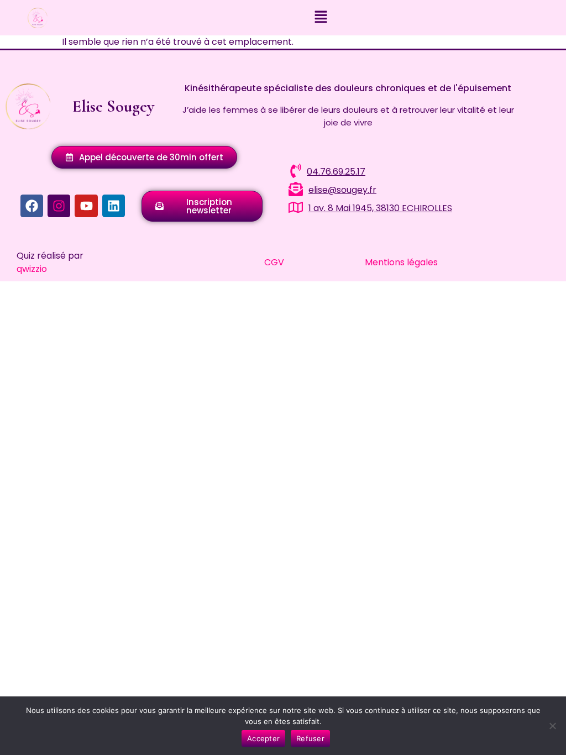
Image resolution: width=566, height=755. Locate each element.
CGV (274, 262)
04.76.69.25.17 (336, 171)
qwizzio (32, 269)
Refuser (310, 738)
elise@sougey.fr (342, 189)
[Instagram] (59, 206)
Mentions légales (401, 262)
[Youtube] (86, 206)
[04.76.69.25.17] (296, 171)
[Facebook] (31, 206)
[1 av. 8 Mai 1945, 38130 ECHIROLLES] (296, 207)
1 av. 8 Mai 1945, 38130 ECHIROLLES (380, 208)
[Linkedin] (113, 206)
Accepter (263, 738)
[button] (321, 18)
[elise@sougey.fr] (296, 189)
